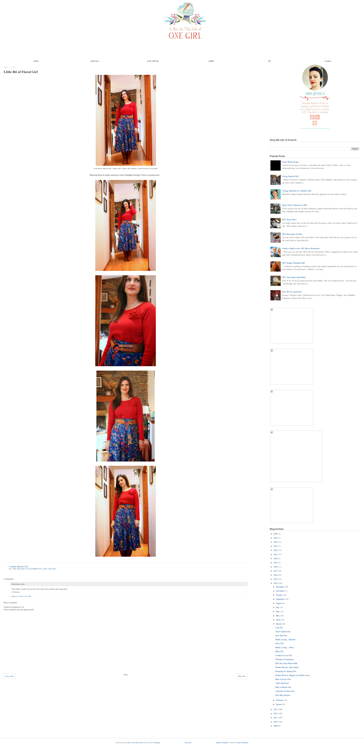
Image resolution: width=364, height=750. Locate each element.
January (279, 704)
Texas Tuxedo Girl (282, 631)
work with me (153, 60)
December (280, 586)
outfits (211, 60)
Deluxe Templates (242, 742)
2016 (276, 575)
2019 (276, 562)
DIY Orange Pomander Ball (293, 263)
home (36, 60)
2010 (276, 721)
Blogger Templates (222, 742)
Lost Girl (279, 627)
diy (269, 60)
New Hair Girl (281, 635)
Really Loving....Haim (284, 647)
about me (94, 60)
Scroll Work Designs (290, 162)
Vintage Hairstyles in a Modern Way (297, 190)
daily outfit (16, 568)
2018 (276, 566)
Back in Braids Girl (283, 687)
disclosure (188, 742)
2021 (276, 554)
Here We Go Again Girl (291, 291)
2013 (276, 709)
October (279, 595)
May (278, 615)
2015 (276, 579)
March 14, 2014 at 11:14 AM (21, 596)
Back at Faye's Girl (283, 679)
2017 (276, 570)
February (279, 700)
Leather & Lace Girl (283, 655)
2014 (276, 583)
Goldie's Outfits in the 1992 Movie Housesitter (301, 248)
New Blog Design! (282, 695)
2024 (276, 542)
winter (45, 568)
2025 (276, 538)
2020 (276, 558)
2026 (276, 533)
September (280, 599)
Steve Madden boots (35, 568)
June (278, 611)
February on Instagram (284, 659)
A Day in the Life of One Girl (136, 742)
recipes (328, 60)
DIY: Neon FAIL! (289, 219)
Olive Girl (279, 643)
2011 (276, 717)
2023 (276, 546)
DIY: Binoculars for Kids (292, 234)
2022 (276, 550)
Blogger (157, 742)
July (277, 607)
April (278, 619)
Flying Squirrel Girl (290, 176)
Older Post (242, 676)
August (279, 603)
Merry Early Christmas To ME (294, 205)
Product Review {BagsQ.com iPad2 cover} (292, 675)
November (280, 590)
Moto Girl (279, 651)
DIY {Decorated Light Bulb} (294, 277)
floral (23, 568)
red (26, 568)
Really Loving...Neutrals (285, 639)
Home (126, 674)
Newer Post (9, 676)
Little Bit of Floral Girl (21, 71)
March (278, 623)
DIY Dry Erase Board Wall (286, 663)
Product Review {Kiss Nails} (287, 667)
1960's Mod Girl (282, 683)
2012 (276, 713)
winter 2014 (52, 568)
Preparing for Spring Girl (285, 671)
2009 (276, 725)
